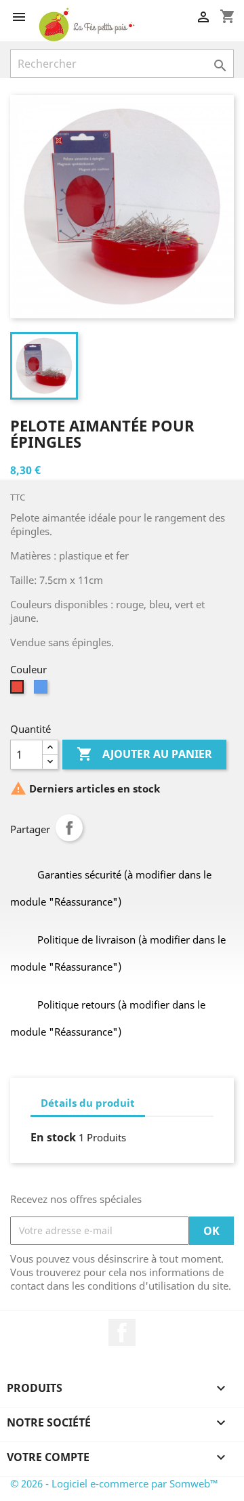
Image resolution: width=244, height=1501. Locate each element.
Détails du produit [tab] (88, 1102)
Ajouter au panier (144, 754)
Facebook (122, 1332)
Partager (69, 827)
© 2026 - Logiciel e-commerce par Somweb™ (114, 1483)
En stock (53, 1137)
